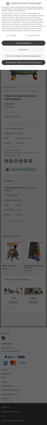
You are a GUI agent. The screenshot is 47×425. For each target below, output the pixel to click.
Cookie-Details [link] (13, 67)
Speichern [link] (23, 49)
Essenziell (12, 35)
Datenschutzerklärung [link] (15, 28)
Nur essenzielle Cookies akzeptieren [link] (23, 56)
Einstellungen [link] (17, 31)
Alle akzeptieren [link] (23, 43)
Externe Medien (34, 35)
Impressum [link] (35, 67)
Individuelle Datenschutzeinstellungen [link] (23, 62)
